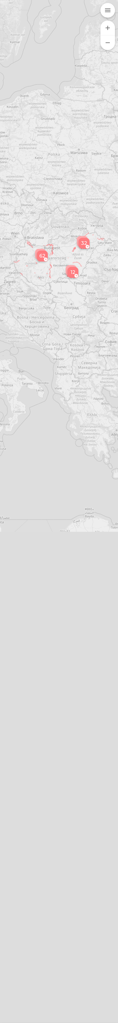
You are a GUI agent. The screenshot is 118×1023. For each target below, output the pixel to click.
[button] (72, 271)
